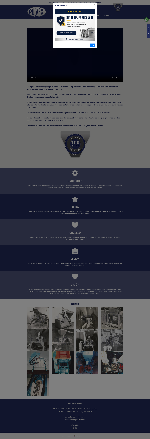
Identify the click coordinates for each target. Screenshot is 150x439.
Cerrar (92, 45)
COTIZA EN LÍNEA (148, 31)
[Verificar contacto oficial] (65, 34)
